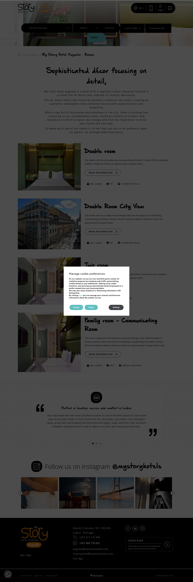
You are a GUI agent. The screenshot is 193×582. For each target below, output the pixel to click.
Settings (116, 307)
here (80, 295)
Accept (76, 307)
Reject (91, 307)
